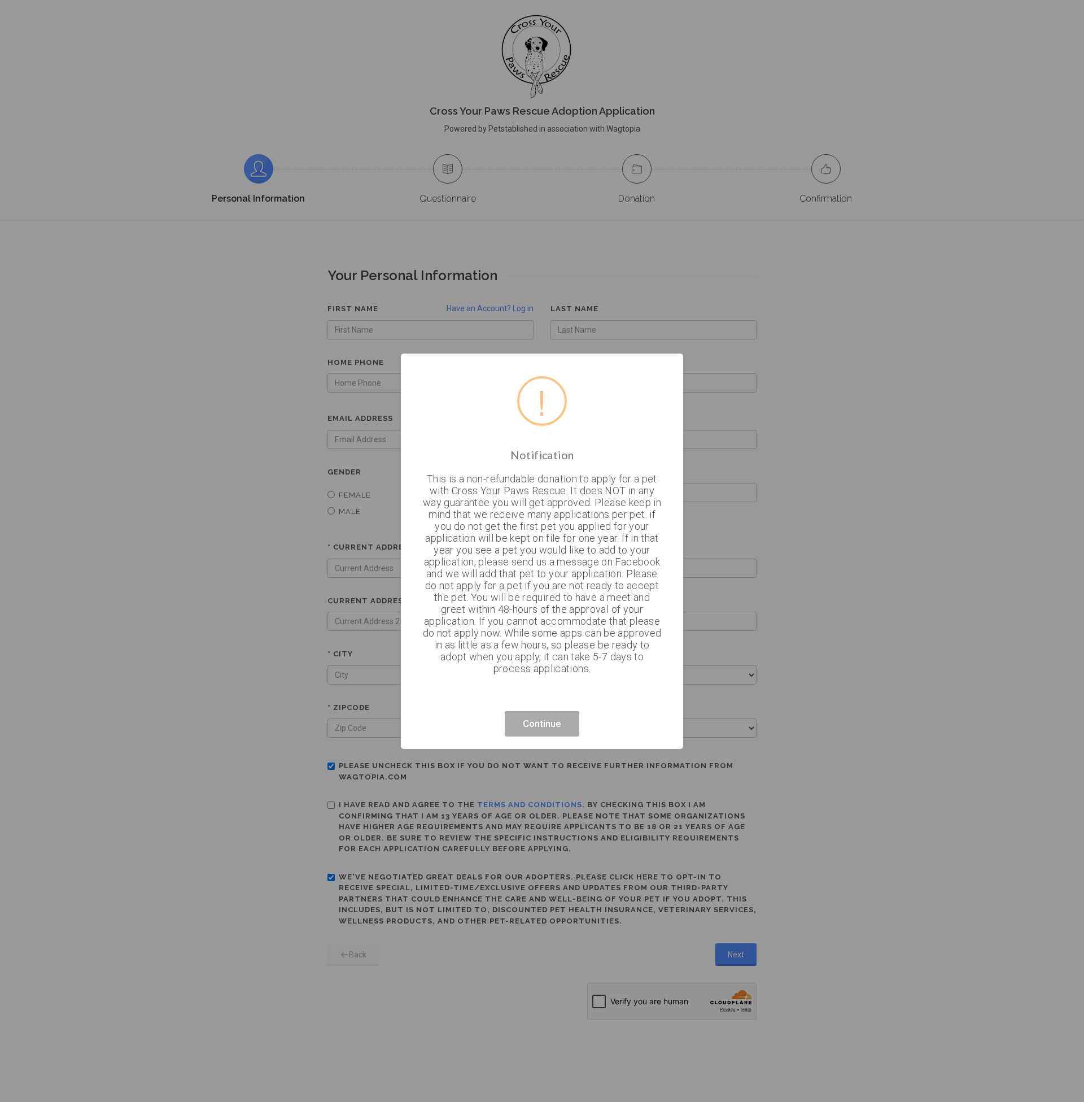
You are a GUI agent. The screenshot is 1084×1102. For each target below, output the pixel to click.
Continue (542, 723)
